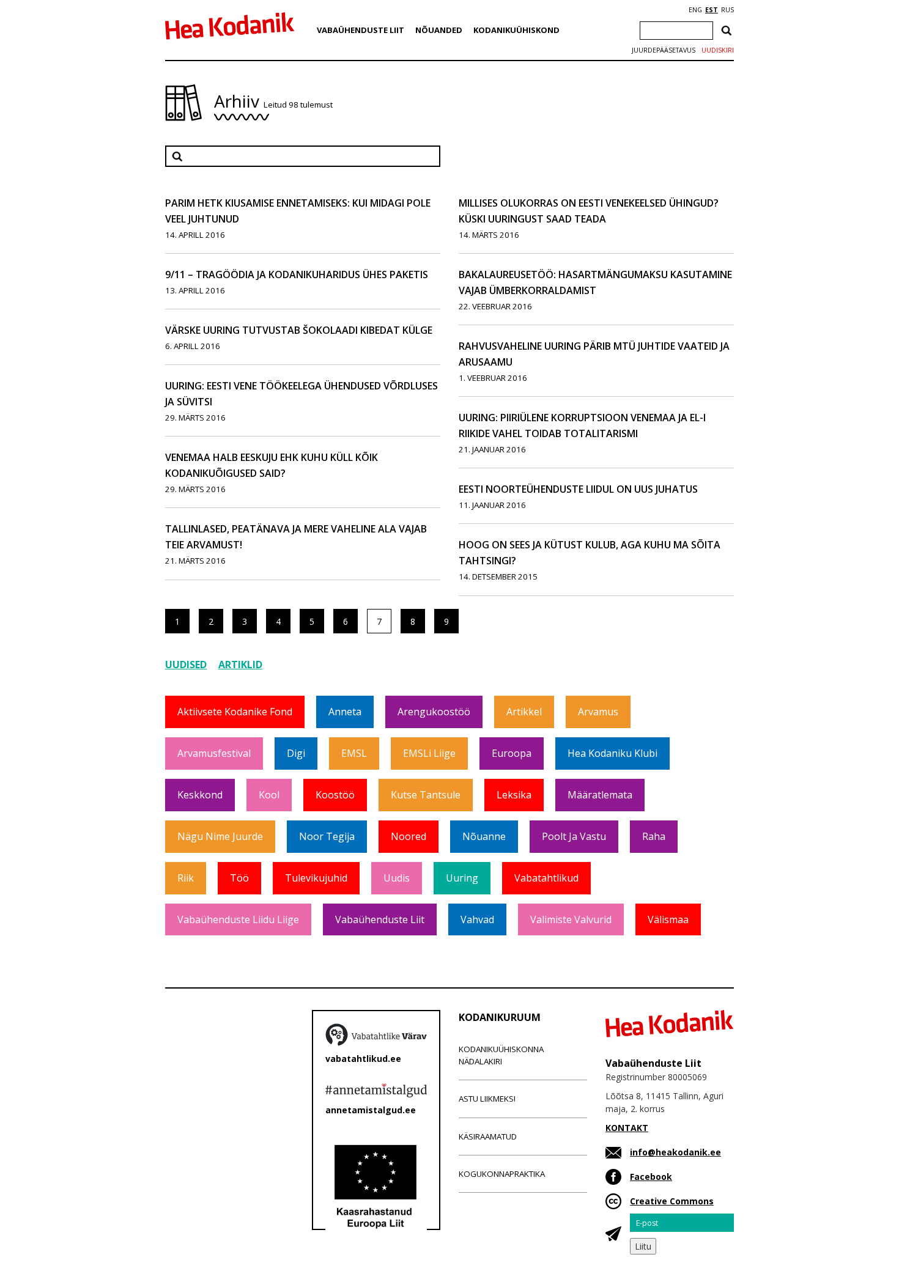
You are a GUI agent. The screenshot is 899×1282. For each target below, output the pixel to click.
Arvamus (598, 711)
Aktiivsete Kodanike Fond (234, 711)
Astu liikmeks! (487, 1098)
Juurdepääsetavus (663, 50)
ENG (695, 10)
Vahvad (477, 919)
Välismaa (668, 919)
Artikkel (524, 711)
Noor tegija (327, 836)
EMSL (354, 753)
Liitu (643, 1246)
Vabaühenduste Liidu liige (238, 919)
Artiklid (240, 664)
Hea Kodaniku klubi (612, 753)
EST (711, 10)
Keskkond (200, 794)
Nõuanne (484, 836)
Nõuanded (438, 29)
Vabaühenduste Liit (360, 29)
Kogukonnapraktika (502, 1173)
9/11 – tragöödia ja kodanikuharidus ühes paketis (296, 274)
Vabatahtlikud (546, 878)
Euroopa (511, 753)
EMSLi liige (429, 753)
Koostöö (335, 794)
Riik (185, 878)
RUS (727, 10)
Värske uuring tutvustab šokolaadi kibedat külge (298, 330)
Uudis (396, 878)
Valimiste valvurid (571, 919)
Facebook (651, 1176)
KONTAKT (626, 1127)
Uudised (186, 664)
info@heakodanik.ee (675, 1152)
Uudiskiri (717, 50)
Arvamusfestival (214, 753)
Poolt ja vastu (574, 836)
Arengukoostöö (434, 711)
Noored (408, 836)
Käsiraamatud (488, 1136)
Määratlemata (600, 794)
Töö (239, 878)
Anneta (344, 711)
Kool (269, 794)
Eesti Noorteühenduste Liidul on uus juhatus (578, 489)
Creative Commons (672, 1201)
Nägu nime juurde (220, 836)
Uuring (462, 878)
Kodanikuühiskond (516, 29)
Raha (653, 836)
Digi (296, 753)
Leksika (514, 794)
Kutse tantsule (426, 794)
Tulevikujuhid (316, 878)
